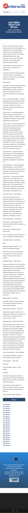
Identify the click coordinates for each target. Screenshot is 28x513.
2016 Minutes (6, 410)
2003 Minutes (6, 437)
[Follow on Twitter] (16, 459)
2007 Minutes (6, 429)
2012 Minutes (6, 419)
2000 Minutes (6, 443)
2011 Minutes (6, 421)
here (15, 470)
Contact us (6, 465)
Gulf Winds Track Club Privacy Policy (14, 472)
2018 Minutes (6, 406)
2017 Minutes (6, 408)
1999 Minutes (6, 445)
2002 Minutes (6, 439)
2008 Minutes (6, 427)
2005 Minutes (6, 433)
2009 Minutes (6, 425)
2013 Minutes (6, 416)
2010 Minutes (6, 423)
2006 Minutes (6, 431)
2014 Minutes (6, 414)
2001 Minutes (6, 441)
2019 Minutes (6, 404)
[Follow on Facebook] (13, 459)
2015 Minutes (6, 412)
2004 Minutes (6, 435)
